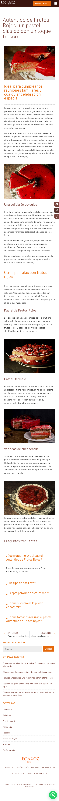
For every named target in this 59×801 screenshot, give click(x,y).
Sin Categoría (9, 750)
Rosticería (7, 744)
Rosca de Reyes (10, 738)
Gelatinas (7, 715)
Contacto (8, 767)
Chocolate (7, 709)
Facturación (18, 773)
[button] (29, 557)
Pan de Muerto (9, 721)
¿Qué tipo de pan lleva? (21, 583)
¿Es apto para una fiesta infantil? (27, 593)
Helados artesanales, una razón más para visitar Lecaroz (28, 678)
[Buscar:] (22, 649)
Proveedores (48, 767)
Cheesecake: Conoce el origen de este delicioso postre (27, 672)
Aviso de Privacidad (37, 773)
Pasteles (6, 733)
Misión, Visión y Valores (27, 767)
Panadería (7, 727)
